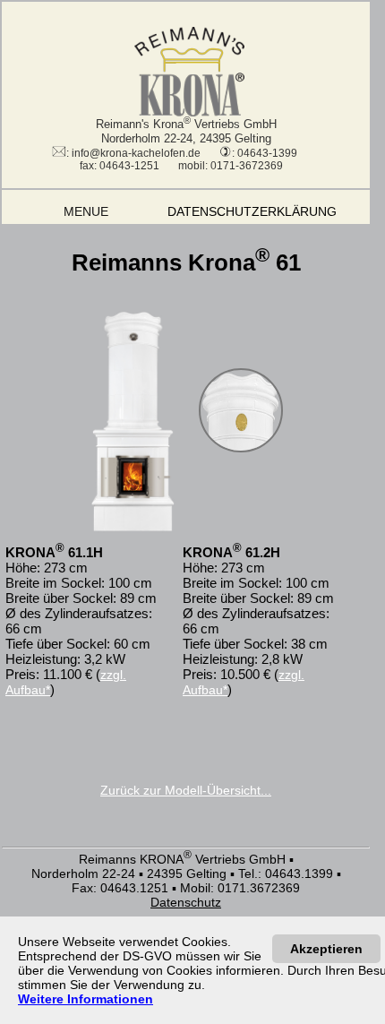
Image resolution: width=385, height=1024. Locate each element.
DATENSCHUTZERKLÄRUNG (263, 211)
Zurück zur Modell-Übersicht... (185, 790)
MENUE (67, 211)
